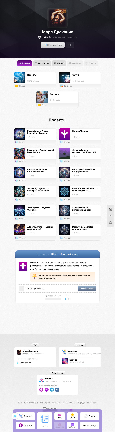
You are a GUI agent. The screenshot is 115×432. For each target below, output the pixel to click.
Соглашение (69, 402)
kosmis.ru (72, 351)
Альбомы (76, 63)
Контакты (56, 402)
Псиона (49, 378)
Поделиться (38, 354)
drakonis (26, 354)
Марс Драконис (57, 32)
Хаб (35, 345)
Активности (43, 63)
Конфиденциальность (87, 402)
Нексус (79, 345)
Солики (92, 63)
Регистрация (87, 288)
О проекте (45, 402)
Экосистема (57, 373)
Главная (26, 63)
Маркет (60, 63)
